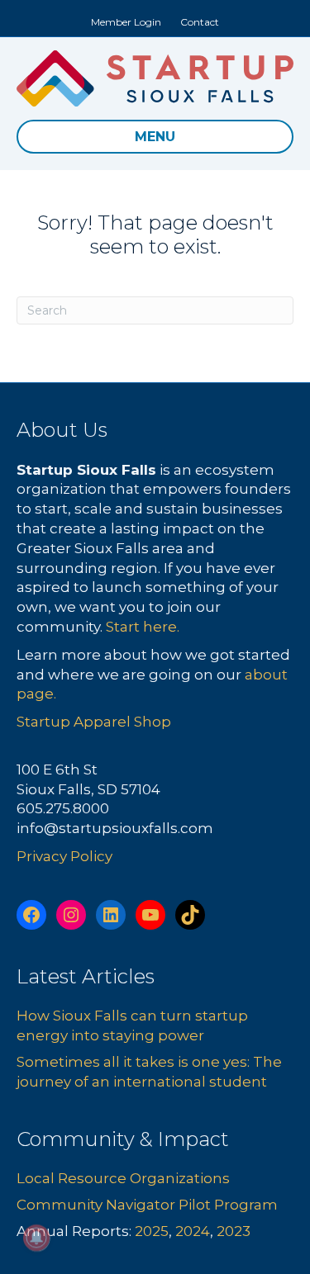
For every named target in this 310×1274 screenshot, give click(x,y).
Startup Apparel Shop (94, 721)
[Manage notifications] (36, 1237)
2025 (152, 1231)
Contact (199, 22)
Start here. (142, 626)
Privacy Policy (64, 856)
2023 (233, 1231)
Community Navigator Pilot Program (147, 1204)
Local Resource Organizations (123, 1178)
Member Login (126, 22)
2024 (192, 1231)
